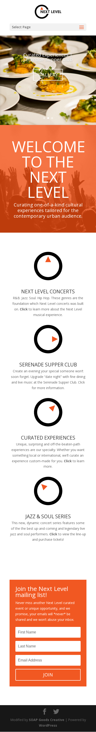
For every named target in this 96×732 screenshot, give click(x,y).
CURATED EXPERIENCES (48, 437)
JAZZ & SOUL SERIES (48, 516)
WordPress (48, 725)
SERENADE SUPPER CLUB (48, 364)
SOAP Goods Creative (46, 720)
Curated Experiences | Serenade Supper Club (48, 57)
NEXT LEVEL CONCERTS (48, 291)
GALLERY (48, 74)
